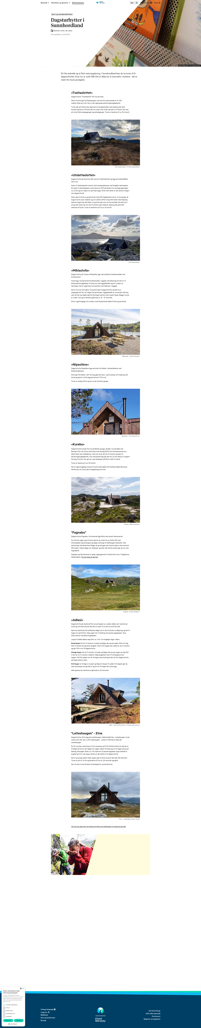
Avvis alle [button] (19, 1020)
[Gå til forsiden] (100, 2)
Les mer (8, 1001)
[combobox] (21, 988)
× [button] (23, 988)
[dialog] (13, 1006)
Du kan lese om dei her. (89, 557)
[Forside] (100, 1014)
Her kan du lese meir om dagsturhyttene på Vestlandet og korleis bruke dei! (98, 826)
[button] (13, 1024)
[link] (44, 1014)
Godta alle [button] (8, 1020)
